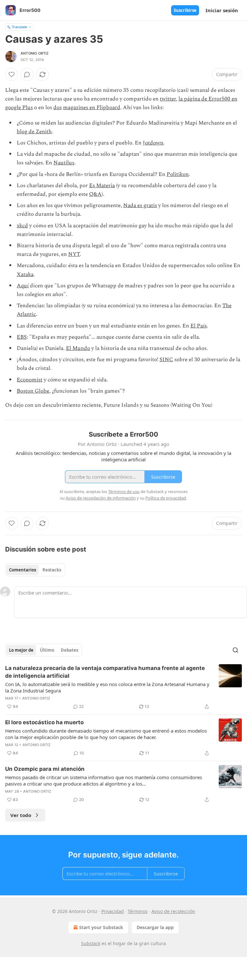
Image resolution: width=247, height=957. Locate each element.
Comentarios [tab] (22, 570)
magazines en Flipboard (91, 107)
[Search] (235, 650)
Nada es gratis (140, 205)
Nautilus (63, 163)
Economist (29, 380)
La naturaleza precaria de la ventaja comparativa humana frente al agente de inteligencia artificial (105, 672)
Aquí (23, 286)
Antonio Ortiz (35, 53)
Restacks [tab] (51, 570)
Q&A (95, 194)
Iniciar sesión (222, 10)
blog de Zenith (34, 131)
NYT (74, 254)
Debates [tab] (69, 650)
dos (57, 107)
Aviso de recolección (173, 911)
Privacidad (112, 911)
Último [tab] (47, 650)
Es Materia (102, 185)
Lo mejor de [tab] (21, 650)
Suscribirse (185, 10)
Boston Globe (33, 391)
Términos (138, 911)
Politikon (178, 174)
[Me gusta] (11, 74)
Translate (19, 26)
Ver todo (20, 815)
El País (198, 326)
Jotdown (153, 143)
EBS (22, 337)
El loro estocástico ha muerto (44, 722)
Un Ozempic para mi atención (45, 769)
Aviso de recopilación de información (101, 498)
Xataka (25, 274)
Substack (90, 943)
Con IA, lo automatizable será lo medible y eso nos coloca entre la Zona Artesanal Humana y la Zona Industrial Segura (107, 687)
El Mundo (78, 348)
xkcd (22, 226)
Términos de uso (124, 491)
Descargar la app (155, 927)
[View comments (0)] (27, 74)
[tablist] (35, 569)
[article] (123, 687)
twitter (168, 99)
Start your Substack (101, 927)
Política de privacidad (165, 498)
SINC (166, 359)
